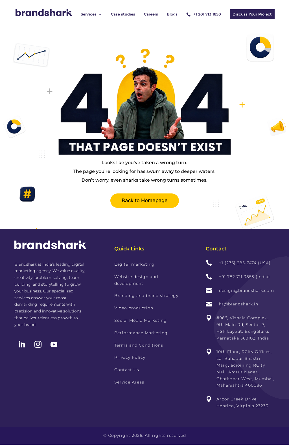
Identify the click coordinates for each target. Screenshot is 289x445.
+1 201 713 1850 (207, 14)
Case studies (123, 14)
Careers (151, 14)
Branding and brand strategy (146, 295)
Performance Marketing (141, 332)
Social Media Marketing (140, 320)
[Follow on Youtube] (54, 344)
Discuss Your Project (252, 14)
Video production (133, 307)
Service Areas (129, 382)
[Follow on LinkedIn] (21, 345)
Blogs (172, 14)
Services (89, 14)
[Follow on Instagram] (38, 345)
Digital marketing (134, 264)
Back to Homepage (145, 200)
